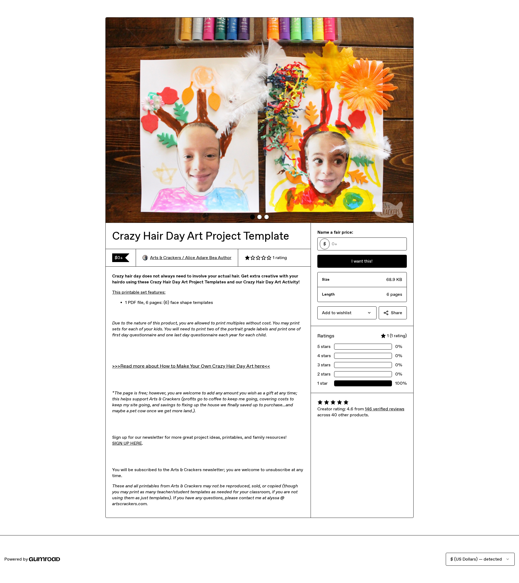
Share (396, 312)
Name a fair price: (335, 232)
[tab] (252, 217)
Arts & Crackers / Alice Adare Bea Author (190, 257)
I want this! (361, 261)
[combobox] (347, 312)
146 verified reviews (384, 408)
